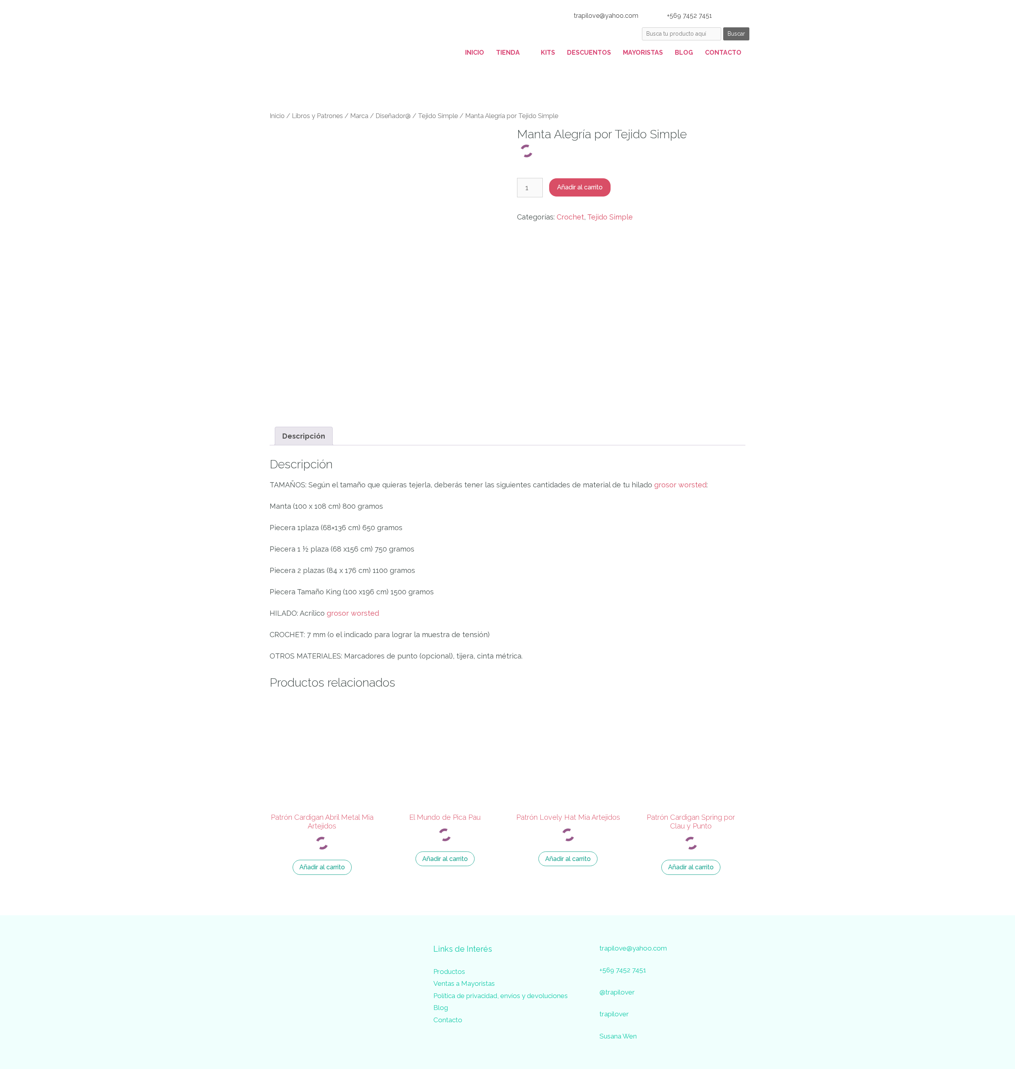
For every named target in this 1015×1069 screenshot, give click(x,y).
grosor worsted (680, 485)
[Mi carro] (739, 15)
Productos (449, 971)
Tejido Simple (438, 116)
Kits (548, 52)
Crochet (570, 217)
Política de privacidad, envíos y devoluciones (500, 996)
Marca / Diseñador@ (380, 116)
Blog (684, 52)
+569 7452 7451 (688, 15)
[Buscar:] (682, 33)
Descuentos (589, 52)
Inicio (474, 52)
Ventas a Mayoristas (464, 983)
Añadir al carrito (580, 187)
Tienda (508, 52)
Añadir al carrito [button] (322, 867)
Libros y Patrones (317, 116)
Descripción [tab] (303, 436)
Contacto (723, 52)
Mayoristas (643, 52)
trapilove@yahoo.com (605, 15)
